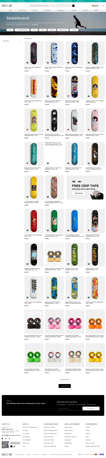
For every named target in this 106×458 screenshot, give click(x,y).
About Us (85, 10)
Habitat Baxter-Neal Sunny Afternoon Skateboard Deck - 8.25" (73, 302)
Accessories (47, 10)
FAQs (87, 436)
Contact (88, 427)
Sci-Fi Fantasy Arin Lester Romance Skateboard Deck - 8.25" (94, 168)
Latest (10, 10)
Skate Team (26, 443)
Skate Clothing (69, 430)
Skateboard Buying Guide (92, 446)
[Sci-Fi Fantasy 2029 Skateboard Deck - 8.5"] (34, 221)
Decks (10, 30)
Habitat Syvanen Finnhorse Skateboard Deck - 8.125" (52, 302)
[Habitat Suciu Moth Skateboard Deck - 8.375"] (95, 288)
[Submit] (73, 5)
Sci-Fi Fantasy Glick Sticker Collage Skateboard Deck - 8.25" (54, 202)
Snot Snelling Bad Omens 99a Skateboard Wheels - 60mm (33, 336)
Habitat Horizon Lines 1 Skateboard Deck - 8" (92, 269)
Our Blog (25, 430)
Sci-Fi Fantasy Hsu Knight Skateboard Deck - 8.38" (32, 202)
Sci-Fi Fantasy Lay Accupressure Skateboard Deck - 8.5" (54, 235)
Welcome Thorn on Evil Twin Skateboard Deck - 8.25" (73, 168)
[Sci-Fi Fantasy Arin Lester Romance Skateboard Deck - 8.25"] (95, 154)
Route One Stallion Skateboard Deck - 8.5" (74, 68)
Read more (35, 24)
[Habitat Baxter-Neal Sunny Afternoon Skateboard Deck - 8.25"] (74, 288)
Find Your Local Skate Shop (30, 427)
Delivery (88, 433)
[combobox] (52, 5)
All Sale (66, 446)
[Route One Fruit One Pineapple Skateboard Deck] (95, 87)
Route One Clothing (49, 427)
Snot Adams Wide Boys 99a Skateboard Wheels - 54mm (73, 369)
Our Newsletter (27, 440)
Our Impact (26, 433)
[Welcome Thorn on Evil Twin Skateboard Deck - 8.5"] (54, 154)
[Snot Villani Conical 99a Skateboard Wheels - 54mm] (54, 355)
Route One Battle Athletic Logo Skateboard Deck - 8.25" (94, 68)
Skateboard (61, 10)
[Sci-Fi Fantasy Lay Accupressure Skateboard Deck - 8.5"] (54, 221)
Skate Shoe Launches (70, 436)
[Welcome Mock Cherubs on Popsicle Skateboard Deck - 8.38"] (54, 120)
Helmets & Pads (63, 30)
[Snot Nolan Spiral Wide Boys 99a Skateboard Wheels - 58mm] (54, 322)
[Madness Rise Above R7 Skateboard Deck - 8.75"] (95, 221)
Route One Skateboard (50, 446)
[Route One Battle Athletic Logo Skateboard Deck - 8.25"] (95, 53)
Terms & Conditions (19, 454)
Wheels (43, 30)
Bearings (52, 30)
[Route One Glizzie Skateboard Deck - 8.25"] (34, 87)
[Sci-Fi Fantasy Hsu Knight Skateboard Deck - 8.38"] (34, 187)
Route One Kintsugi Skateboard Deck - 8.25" (54, 68)
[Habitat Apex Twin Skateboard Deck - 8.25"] (34, 288)
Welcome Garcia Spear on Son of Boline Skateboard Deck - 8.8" (74, 135)
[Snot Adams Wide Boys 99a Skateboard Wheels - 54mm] (74, 355)
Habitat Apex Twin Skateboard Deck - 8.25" (33, 302)
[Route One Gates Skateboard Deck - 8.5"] (34, 53)
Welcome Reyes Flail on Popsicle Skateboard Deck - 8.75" (34, 135)
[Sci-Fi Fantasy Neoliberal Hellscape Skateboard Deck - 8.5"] (74, 221)
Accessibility (44, 454)
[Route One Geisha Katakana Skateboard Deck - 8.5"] (54, 87)
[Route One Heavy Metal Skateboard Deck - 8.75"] (74, 87)
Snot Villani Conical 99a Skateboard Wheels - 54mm (53, 369)
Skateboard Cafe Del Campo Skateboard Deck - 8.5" (32, 269)
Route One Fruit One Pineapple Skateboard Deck (95, 101)
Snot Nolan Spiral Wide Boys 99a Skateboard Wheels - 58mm (54, 336)
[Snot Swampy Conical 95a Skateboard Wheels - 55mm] (34, 355)
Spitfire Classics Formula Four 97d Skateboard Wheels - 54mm (54, 269)
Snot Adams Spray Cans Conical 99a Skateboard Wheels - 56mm (95, 336)
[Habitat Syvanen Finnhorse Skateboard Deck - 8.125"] (54, 288)
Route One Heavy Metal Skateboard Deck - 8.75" (72, 101)
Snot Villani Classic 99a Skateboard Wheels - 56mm (73, 336)
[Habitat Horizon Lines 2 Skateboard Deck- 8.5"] (74, 255)
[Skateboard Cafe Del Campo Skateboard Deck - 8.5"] (34, 255)
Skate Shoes (22, 10)
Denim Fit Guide (90, 443)
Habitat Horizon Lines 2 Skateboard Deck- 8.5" (72, 269)
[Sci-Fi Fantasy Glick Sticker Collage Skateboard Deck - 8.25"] (54, 187)
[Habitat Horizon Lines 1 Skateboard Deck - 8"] (95, 255)
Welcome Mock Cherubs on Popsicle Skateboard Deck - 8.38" (54, 135)
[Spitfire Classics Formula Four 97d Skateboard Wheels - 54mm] (54, 255)
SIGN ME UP (91, 408)
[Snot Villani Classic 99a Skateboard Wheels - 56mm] (74, 322)
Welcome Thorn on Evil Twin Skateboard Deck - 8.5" (53, 168)
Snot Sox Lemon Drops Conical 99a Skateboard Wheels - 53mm (95, 369)
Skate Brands (68, 443)
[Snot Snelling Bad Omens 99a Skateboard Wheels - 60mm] (34, 322)
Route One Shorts (49, 436)
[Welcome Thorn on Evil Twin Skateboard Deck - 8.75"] (34, 154)
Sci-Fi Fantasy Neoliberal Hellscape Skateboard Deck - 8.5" (74, 235)
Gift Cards (88, 440)
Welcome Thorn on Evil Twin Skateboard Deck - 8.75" (33, 168)
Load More (64, 386)
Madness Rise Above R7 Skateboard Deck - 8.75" (92, 235)
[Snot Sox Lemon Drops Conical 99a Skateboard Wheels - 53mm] (95, 355)
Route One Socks (48, 443)
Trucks (34, 30)
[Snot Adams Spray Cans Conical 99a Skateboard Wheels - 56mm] (95, 322)
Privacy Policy (36, 454)
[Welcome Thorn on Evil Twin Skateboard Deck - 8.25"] (74, 154)
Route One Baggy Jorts (50, 433)
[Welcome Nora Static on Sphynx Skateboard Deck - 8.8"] (95, 120)
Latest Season (68, 427)
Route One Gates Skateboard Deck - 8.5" (33, 68)
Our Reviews (26, 436)
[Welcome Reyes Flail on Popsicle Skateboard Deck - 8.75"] (34, 120)
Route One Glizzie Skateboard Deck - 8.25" (33, 101)
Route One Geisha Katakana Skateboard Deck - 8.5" (53, 101)
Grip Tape (74, 30)
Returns (88, 430)
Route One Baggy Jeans (50, 430)
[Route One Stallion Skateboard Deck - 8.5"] (74, 53)
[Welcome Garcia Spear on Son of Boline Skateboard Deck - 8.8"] (74, 120)
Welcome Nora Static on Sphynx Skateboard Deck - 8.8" (95, 135)
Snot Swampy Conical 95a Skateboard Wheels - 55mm (32, 369)
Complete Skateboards (22, 30)
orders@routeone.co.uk (11, 435)
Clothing (34, 10)
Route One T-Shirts (49, 440)
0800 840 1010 (7, 429)
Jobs (24, 446)
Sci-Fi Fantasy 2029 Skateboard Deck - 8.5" (33, 235)
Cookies (28, 454)
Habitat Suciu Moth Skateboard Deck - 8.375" (94, 302)
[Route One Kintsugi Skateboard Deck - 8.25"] (54, 53)
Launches (73, 10)
